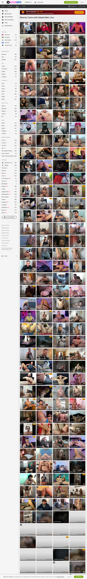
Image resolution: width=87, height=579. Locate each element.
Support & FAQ (5, 225)
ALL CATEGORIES (10, 217)
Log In (82, 2)
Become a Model (6, 240)
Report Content (5, 230)
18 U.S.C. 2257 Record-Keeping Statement (7, 249)
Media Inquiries (5, 233)
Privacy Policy (5, 235)
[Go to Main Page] (13, 2)
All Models (4, 245)
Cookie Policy (60, 576)
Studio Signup (5, 243)
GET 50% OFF (79, 12)
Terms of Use (5, 238)
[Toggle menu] (2, 2)
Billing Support (5, 227)
